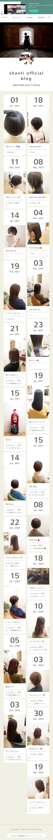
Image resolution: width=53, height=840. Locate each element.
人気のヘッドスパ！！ (38, 588)
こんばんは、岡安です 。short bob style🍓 (37, 546)
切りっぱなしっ (12, 375)
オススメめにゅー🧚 (14, 557)
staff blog (41, 17)
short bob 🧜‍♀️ (11, 250)
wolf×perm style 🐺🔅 (38, 197)
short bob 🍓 (34, 540)
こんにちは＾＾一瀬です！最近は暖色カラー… (14, 693)
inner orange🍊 (35, 247)
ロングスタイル (12, 751)
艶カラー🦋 (34, 360)
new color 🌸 (34, 309)
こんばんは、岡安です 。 (13, 204)
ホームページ (17, 17)
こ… (7, 256)
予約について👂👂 (13, 197)
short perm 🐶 (35, 146)
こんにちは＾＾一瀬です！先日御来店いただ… (14, 381)
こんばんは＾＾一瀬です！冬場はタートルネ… (14, 510)
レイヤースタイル (13, 313)
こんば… (32, 152)
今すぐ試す (34, 11)
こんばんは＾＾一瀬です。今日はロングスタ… (14, 758)
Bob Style (33, 486)
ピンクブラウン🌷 (36, 641)
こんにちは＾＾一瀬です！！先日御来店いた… (14, 628)
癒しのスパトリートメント (38, 422)
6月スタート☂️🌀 (13, 146)
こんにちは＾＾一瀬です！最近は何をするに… (37, 428)
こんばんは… (10, 152)
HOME (5, 17)
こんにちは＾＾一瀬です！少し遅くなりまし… (14, 446)
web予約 (30, 17)
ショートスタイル (13, 622)
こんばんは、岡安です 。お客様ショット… (37, 701)
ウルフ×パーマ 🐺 (37, 695)
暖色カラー (10, 686)
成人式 (8, 439)
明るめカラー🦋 (35, 748)
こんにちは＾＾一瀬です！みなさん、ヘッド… (37, 594)
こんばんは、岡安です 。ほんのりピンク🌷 (38, 648)
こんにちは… (10, 319)
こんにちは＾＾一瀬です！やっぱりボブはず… (37, 493)
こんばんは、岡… (35, 203)
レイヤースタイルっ (37, 802)
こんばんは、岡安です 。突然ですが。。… (14, 564)
